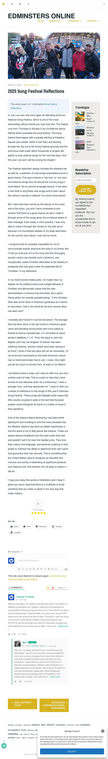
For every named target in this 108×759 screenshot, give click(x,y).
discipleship (85, 724)
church (50, 724)
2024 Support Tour (23, 704)
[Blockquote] (41, 569)
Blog (41, 20)
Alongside (11, 725)
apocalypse (18, 725)
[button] (102, 731)
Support (92, 20)
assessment (27, 725)
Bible (43, 724)
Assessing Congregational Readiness (54, 705)
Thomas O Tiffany (38, 646)
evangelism (14, 729)
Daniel (77, 725)
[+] (55, 569)
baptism (36, 724)
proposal (11, 737)
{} (52, 569)
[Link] (49, 569)
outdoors (26, 734)
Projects (54, 20)
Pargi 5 (33, 734)
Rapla (18, 738)
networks (13, 734)
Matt (25, 642)
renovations (30, 738)
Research (73, 20)
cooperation (70, 725)
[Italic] (23, 569)
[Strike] (30, 569)
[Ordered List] (34, 569)
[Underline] (26, 569)
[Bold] (19, 569)
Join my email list (85, 190)
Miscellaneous (31, 85)
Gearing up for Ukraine (90, 130)
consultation (61, 724)
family (23, 730)
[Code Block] (45, 569)
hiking (36, 730)
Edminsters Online (41, 15)
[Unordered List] (38, 569)
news (21, 734)
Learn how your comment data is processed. (37, 577)
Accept (72, 751)
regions (23, 738)
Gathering (30, 730)
